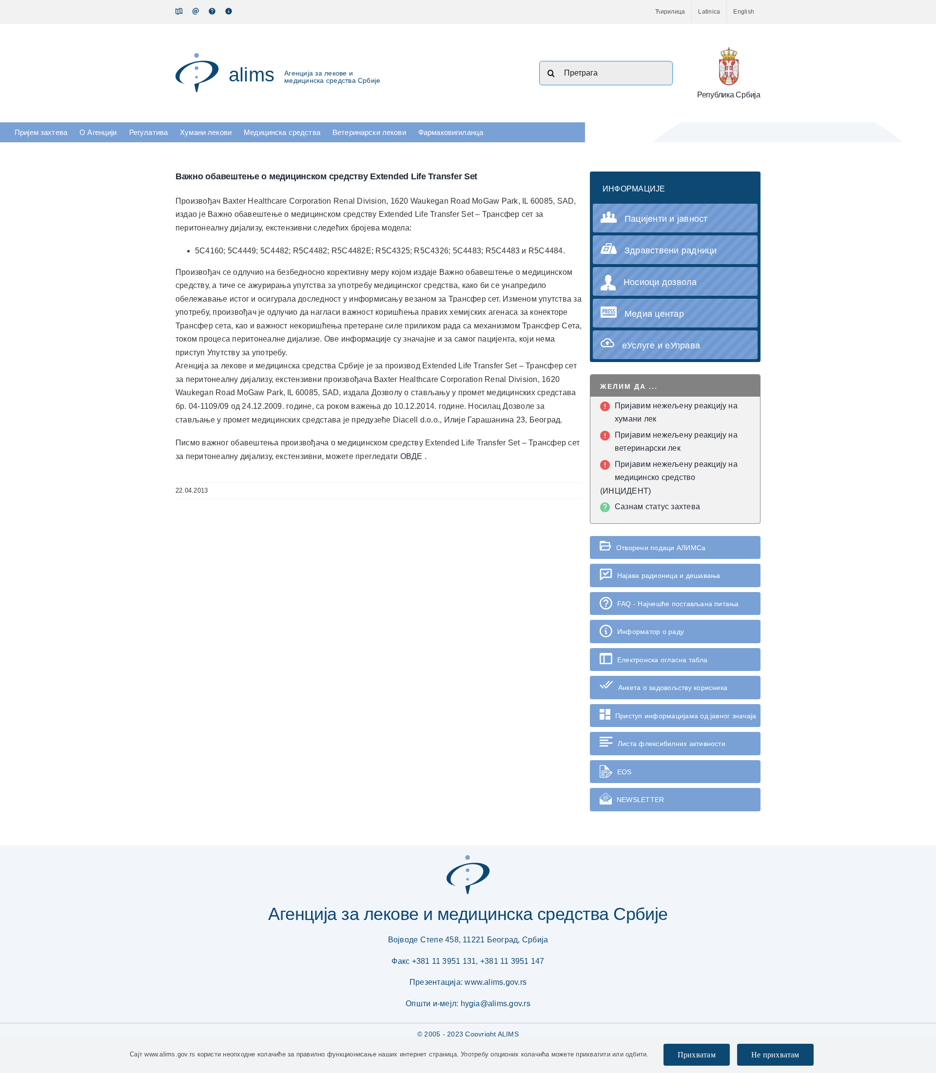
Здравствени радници (670, 250)
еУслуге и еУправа (661, 345)
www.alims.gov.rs (495, 982)
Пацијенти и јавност (666, 219)
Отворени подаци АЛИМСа (660, 548)
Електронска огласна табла (662, 660)
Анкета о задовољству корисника (672, 687)
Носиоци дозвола (660, 282)
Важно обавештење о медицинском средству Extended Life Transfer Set (326, 176)
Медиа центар (654, 314)
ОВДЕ (412, 456)
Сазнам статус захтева (657, 506)
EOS (624, 772)
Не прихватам (775, 1055)
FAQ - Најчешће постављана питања (678, 604)
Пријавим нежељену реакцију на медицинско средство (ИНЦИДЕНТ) (669, 477)
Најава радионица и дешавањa (668, 575)
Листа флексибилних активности (671, 743)
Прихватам (697, 1055)
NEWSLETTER (640, 800)
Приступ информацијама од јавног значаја (685, 716)
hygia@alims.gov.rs (495, 1003)
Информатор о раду (650, 631)
